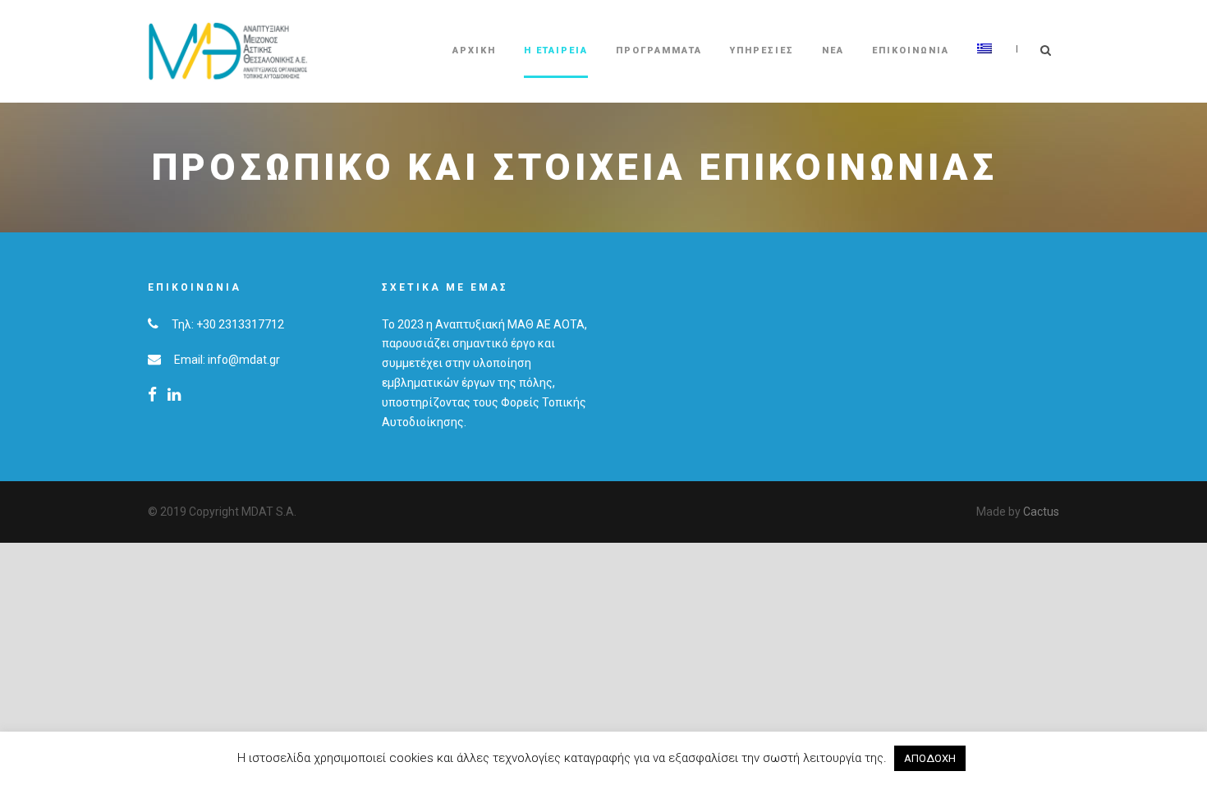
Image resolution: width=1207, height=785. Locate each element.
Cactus (1041, 511)
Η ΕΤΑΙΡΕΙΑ (556, 50)
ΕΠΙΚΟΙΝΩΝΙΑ (910, 50)
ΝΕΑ (833, 50)
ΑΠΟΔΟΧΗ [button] (930, 758)
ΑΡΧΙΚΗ (474, 50)
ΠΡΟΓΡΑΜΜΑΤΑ (659, 50)
